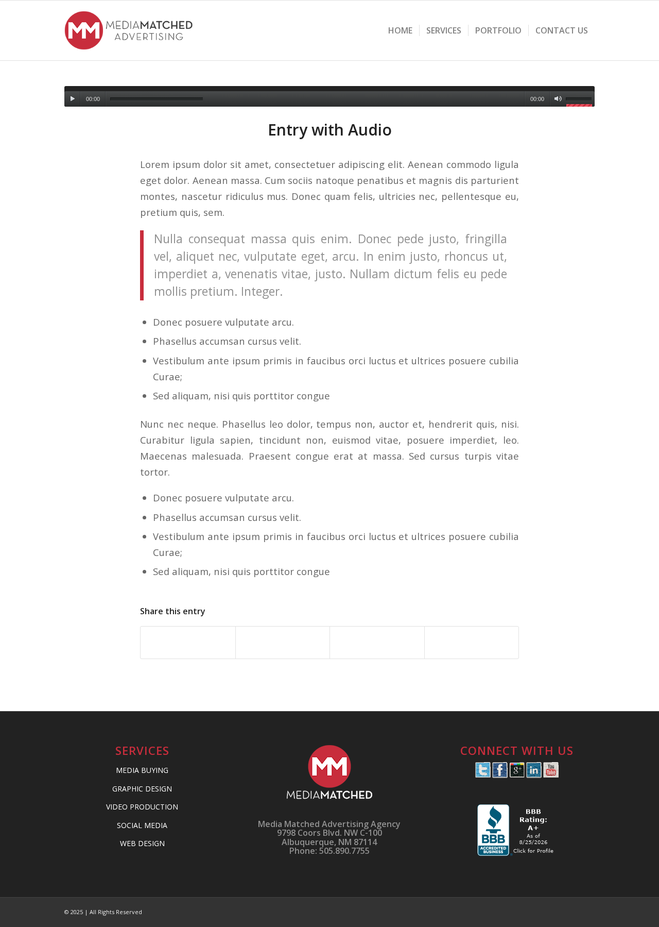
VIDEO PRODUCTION (142, 807)
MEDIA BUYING (142, 770)
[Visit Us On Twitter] (482, 775)
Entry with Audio (330, 129)
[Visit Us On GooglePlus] (516, 775)
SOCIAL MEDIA (142, 825)
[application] (329, 96)
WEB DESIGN (142, 843)
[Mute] (558, 99)
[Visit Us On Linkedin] (533, 775)
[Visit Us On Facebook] (499, 775)
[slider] (580, 100)
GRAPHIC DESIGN (142, 789)
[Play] (72, 99)
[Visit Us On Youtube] (550, 775)
